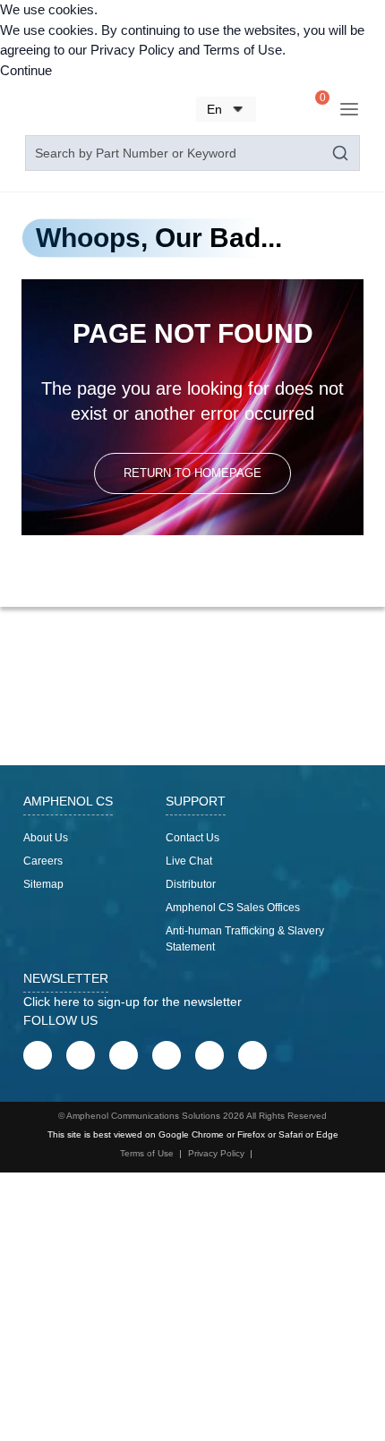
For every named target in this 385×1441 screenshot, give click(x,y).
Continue (26, 70)
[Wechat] (209, 1055)
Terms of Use (242, 49)
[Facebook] (37, 1055)
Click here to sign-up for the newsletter (132, 1001)
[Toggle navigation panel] (349, 109)
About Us (45, 837)
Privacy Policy (132, 49)
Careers (43, 861)
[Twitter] (166, 1055)
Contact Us (192, 837)
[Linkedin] (123, 1055)
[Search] (279, 111)
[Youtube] (80, 1055)
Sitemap (43, 884)
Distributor (191, 884)
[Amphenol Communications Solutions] (69, 109)
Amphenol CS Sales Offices (233, 907)
